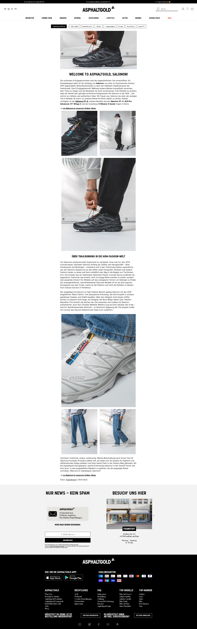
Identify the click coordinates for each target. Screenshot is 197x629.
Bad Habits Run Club (53, 603)
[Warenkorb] (192, 9)
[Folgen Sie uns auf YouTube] (108, 624)
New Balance (144, 603)
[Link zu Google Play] (73, 577)
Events (120, 26)
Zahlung (100, 599)
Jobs (47, 606)
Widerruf (78, 596)
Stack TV (141, 26)
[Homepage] (98, 561)
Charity (98, 26)
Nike (141, 601)
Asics (141, 596)
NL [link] (12, 9)
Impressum (79, 603)
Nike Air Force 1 (125, 594)
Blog (47, 608)
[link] (98, 9)
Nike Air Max (124, 603)
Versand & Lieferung (105, 601)
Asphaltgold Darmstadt (54, 601)
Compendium (110, 26)
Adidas (142, 594)
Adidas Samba (125, 596)
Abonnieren (68, 540)
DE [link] (9, 9)
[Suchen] (158, 9)
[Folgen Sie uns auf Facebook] (98, 624)
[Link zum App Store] (53, 577)
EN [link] (5, 9)
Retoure (100, 603)
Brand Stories (87, 26)
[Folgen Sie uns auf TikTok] (89, 624)
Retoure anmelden (143, 615)
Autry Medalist (125, 606)
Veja (140, 606)
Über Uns (48, 594)
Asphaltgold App (104, 606)
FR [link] (16, 9)
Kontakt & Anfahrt (52, 596)
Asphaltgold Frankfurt (53, 599)
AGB (76, 594)
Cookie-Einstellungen (83, 599)
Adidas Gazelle (125, 599)
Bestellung (101, 596)
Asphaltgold (71, 479)
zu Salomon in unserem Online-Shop (79, 108)
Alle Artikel (74, 26)
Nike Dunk (123, 601)
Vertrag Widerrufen (90, 615)
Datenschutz (79, 601)
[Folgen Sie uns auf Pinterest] (117, 624)
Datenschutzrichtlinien (57, 546)
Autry (141, 599)
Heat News (131, 26)
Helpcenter (101, 594)
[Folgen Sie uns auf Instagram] (80, 624)
